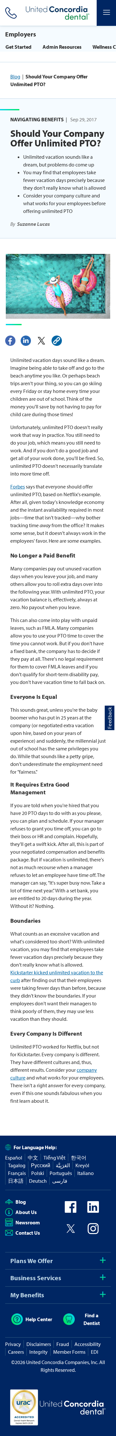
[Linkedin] (26, 341)
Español (13, 1157)
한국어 (78, 1157)
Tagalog (16, 1165)
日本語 (16, 1181)
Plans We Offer (31, 1261)
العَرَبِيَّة (63, 1165)
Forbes (17, 486)
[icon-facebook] (70, 1211)
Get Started (18, 47)
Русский (40, 1165)
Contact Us (27, 1233)
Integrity (38, 1352)
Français (17, 1173)
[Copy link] (57, 341)
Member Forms (69, 1352)
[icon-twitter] (70, 1232)
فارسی (59, 1181)
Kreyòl (82, 1165)
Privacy (13, 1344)
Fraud (62, 1344)
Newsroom (27, 1222)
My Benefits (27, 1295)
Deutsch (38, 1181)
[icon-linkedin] (93, 1211)
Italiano (85, 1173)
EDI (94, 1352)
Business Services (35, 1278)
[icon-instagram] (93, 1232)
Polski (37, 1173)
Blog (15, 76)
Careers (16, 1352)
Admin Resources (62, 47)
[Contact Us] (9, 13)
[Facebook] (10, 341)
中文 (33, 1157)
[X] (41, 341)
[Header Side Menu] (106, 13)
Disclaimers (38, 1344)
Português (61, 1173)
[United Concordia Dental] (58, 13)
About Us (26, 1212)
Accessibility (87, 1344)
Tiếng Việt (54, 1157)
